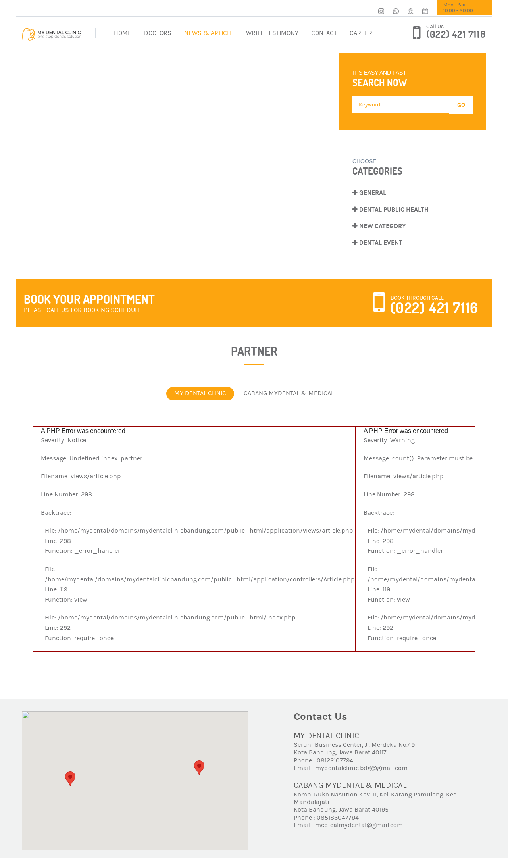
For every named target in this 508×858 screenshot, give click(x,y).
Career (361, 33)
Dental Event (380, 242)
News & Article (208, 33)
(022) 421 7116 (456, 34)
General (372, 192)
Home (122, 33)
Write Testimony (272, 33)
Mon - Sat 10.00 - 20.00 (458, 7)
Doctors (157, 33)
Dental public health (393, 209)
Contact (324, 33)
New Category (382, 226)
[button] (70, 778)
